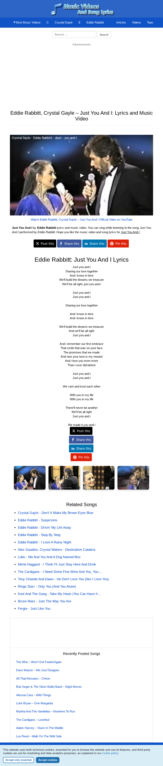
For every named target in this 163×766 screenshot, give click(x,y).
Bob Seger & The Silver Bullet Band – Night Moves (49, 686)
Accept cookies (47, 759)
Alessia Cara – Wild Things (33, 695)
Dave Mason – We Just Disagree (37, 670)
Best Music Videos (28, 22)
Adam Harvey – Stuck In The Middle (39, 728)
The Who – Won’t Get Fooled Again (38, 662)
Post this (47, 244)
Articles (121, 22)
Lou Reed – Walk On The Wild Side (39, 736)
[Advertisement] (81, 74)
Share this (71, 244)
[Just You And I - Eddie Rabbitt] (30, 478)
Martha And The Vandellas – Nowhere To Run (45, 711)
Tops (150, 22)
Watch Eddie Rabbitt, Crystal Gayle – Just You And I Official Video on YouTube (81, 219)
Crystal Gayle (64, 22)
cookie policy (110, 753)
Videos (136, 22)
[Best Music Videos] (81, 8)
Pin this (120, 244)
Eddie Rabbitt (95, 22)
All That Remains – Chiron (33, 678)
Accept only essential (18, 759)
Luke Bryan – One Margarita (34, 703)
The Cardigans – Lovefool (32, 719)
